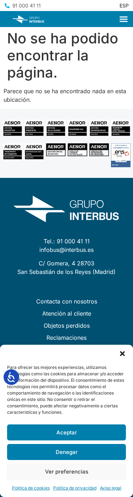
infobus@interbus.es (66, 249)
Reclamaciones (66, 337)
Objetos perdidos (67, 325)
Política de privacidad (74, 488)
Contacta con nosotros (66, 301)
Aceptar (66, 432)
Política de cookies (31, 488)
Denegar (67, 452)
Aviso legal (110, 488)
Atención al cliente (66, 313)
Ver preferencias (66, 471)
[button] (122, 353)
